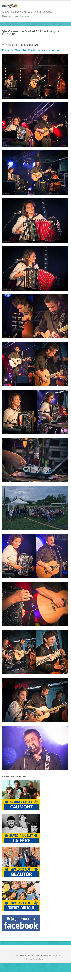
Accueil (5, 12)
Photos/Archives (10, 16)
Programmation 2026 (21, 12)
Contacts (24, 16)
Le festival (48, 12)
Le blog (37, 12)
